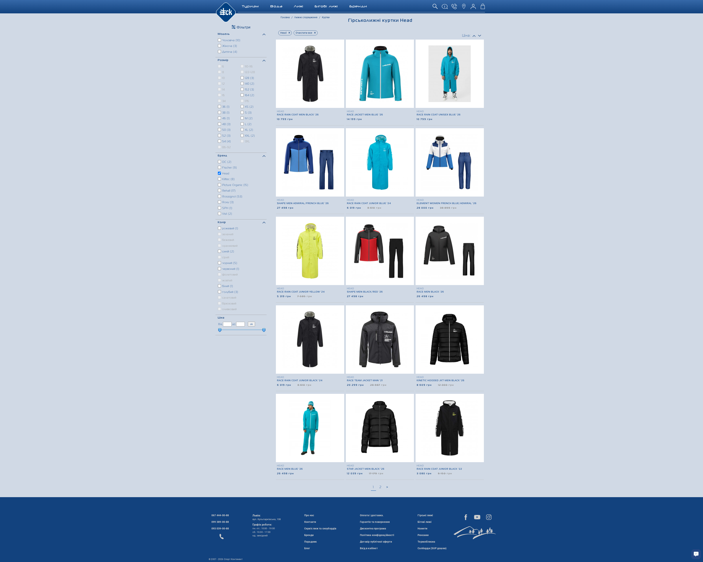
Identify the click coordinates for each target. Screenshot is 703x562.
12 (223, 84)
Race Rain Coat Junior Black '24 (300, 381)
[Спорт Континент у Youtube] (477, 517)
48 (226, 124)
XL (248, 130)
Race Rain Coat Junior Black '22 (439, 469)
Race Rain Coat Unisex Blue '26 (439, 115)
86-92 (226, 147)
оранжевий (229, 246)
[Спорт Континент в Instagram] (488, 517)
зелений (227, 234)
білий (227, 286)
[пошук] (435, 8)
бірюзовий (228, 303)
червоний (230, 269)
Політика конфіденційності (377, 535)
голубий (229, 292)
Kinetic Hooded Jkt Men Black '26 (440, 381)
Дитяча (229, 52)
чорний (229, 263)
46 (225, 118)
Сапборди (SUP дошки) (432, 548)
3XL (247, 141)
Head (225, 173)
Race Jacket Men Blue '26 (365, 115)
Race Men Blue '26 (290, 469)
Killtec (228, 179)
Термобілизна (426, 541)
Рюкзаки (423, 535)
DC (226, 162)
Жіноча (229, 46)
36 (225, 107)
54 (226, 141)
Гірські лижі (425, 515)
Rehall (228, 191)
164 (249, 95)
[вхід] (473, 8)
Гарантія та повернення (375, 521)
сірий (225, 257)
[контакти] (463, 8)
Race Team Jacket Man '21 (365, 381)
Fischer (229, 168)
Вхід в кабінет (369, 548)
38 (225, 113)
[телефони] (454, 8)
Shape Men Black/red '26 (365, 292)
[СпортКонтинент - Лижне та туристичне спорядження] (225, 12)
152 (249, 89)
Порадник (310, 541)
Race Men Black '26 (430, 292)
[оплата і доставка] (444, 8)
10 (223, 78)
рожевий (229, 228)
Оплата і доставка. (372, 515)
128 (249, 78)
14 (223, 89)
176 (246, 101)
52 (226, 136)
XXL (249, 136)
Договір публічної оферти (376, 541)
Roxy (227, 202)
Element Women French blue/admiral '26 (447, 203)
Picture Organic (234, 185)
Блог (307, 548)
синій (227, 251)
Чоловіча (230, 40)
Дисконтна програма (373, 528)
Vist (226, 214)
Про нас (309, 515)
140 (249, 84)
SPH (226, 208)
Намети (422, 528)
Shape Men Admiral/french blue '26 (303, 203)
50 (226, 130)
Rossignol (231, 196)
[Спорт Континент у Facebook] (465, 517)
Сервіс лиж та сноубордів (320, 528)
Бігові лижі (425, 521)
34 (223, 101)
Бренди (309, 535)
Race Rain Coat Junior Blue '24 (369, 203)
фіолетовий (229, 274)
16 (223, 95)
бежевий (227, 240)
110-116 (248, 66)
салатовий (228, 298)
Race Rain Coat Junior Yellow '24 (301, 292)
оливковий (229, 309)
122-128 (249, 72)
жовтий (226, 280)
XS (249, 107)
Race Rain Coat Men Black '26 (298, 115)
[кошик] (483, 8)
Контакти (310, 521)
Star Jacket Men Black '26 (365, 469)
